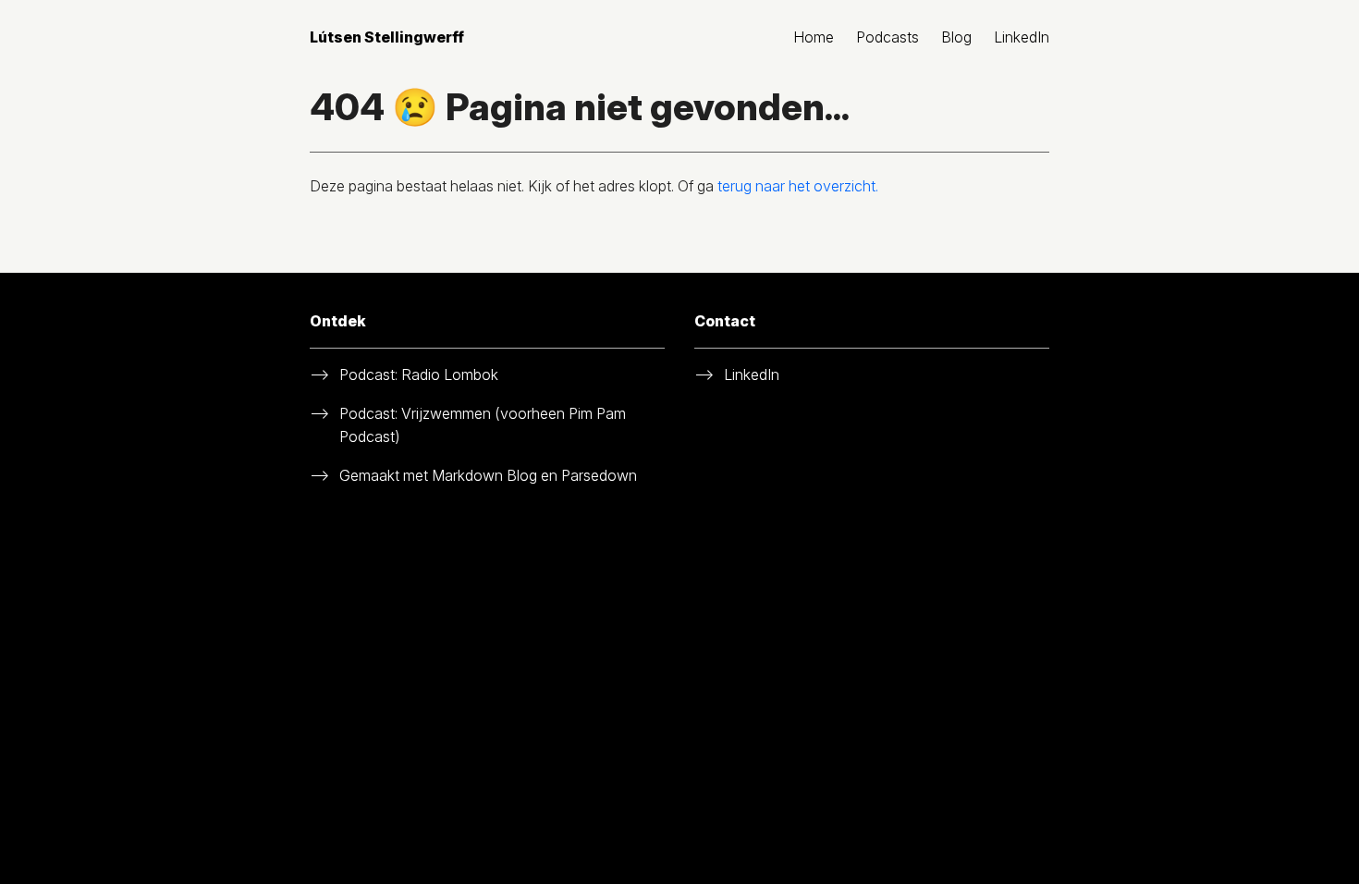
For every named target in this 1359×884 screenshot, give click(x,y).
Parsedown (599, 475)
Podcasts (887, 37)
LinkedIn (1021, 37)
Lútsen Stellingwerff (387, 37)
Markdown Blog (484, 475)
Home (813, 37)
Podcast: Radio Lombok (418, 374)
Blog (956, 37)
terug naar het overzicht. (797, 186)
